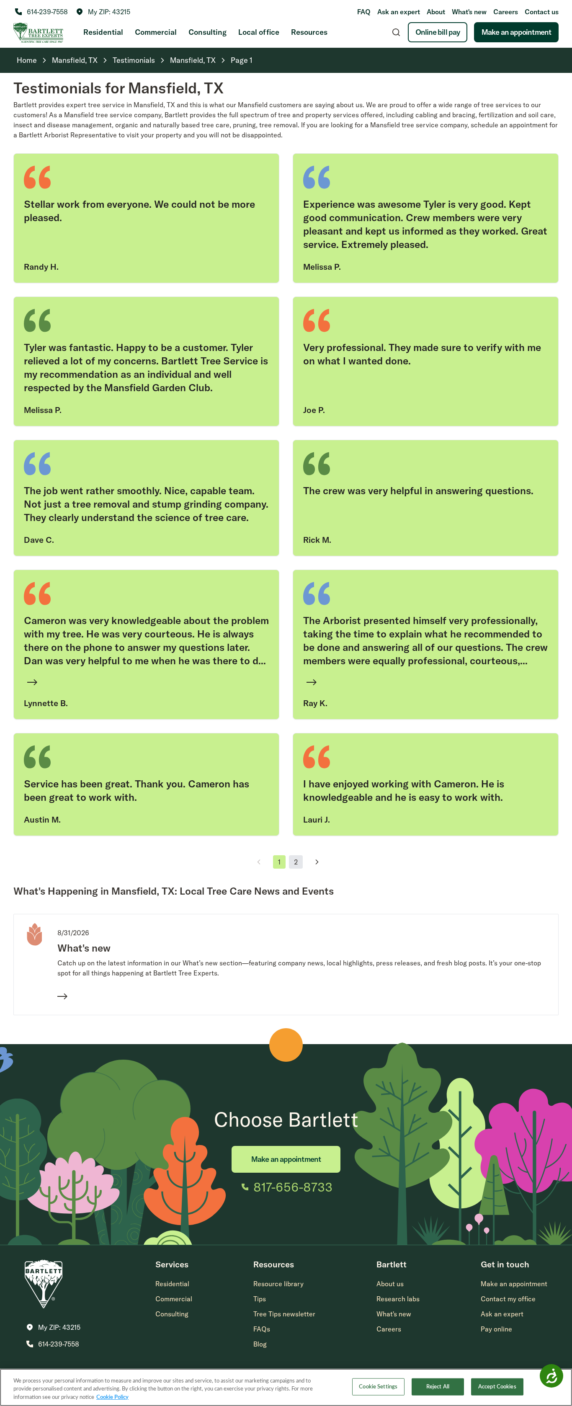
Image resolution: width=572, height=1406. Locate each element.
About (436, 12)
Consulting (207, 32)
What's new (469, 12)
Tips (259, 1299)
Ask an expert (398, 12)
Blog (260, 1344)
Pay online (496, 1329)
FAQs (261, 1329)
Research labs (398, 1299)
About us (390, 1284)
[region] (286, 1387)
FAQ (364, 12)
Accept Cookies (497, 1386)
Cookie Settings (378, 1386)
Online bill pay (437, 32)
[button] (103, 12)
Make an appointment (516, 32)
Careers (505, 12)
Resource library (278, 1284)
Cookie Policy (112, 1397)
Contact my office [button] (508, 1299)
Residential (103, 32)
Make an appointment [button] (514, 1284)
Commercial (156, 32)
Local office (258, 32)
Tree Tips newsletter (284, 1314)
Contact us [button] (542, 12)
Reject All (437, 1386)
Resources (309, 32)
